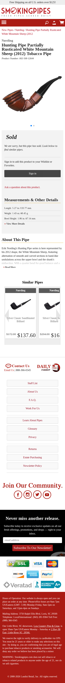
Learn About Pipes (32, 420)
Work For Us (33, 408)
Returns (32, 449)
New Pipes (7, 30)
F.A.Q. (32, 400)
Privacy (32, 437)
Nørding (19, 30)
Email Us (9, 370)
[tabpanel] (20, 313)
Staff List (32, 383)
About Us (32, 391)
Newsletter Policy (32, 465)
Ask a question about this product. (22, 187)
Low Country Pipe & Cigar (46, 626)
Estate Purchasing (32, 457)
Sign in (32, 173)
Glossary (32, 428)
